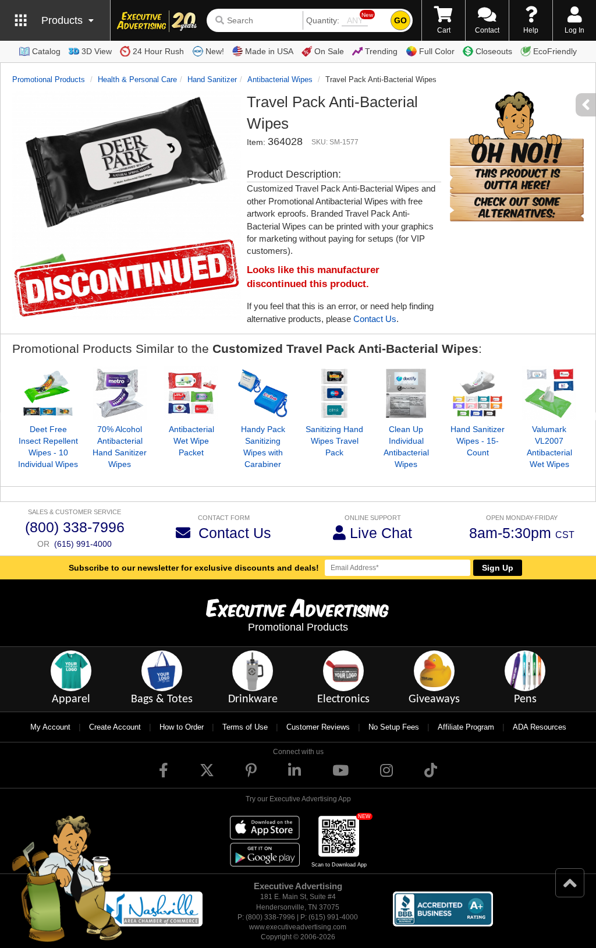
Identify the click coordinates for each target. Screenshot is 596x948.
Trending (381, 51)
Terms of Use (245, 727)
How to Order (181, 727)
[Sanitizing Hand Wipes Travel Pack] (334, 393)
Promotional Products (48, 79)
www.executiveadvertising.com (297, 927)
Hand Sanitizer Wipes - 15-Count (477, 441)
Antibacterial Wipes (280, 79)
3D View (96, 51)
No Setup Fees (393, 727)
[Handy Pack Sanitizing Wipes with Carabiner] (263, 393)
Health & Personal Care (137, 79)
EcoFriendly (555, 51)
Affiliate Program (466, 727)
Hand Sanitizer (212, 79)
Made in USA (269, 51)
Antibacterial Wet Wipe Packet (191, 441)
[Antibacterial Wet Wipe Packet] (191, 393)
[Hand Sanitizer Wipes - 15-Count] (478, 393)
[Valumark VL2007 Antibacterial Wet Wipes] (549, 393)
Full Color (437, 51)
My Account (50, 727)
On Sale (329, 51)
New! (214, 51)
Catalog (46, 51)
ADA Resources (539, 727)
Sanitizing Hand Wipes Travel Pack (334, 441)
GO (400, 20)
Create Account (115, 727)
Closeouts (494, 51)
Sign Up (497, 567)
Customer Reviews (318, 727)
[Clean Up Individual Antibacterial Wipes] (406, 393)
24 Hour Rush (158, 51)
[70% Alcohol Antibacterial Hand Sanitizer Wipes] (120, 393)
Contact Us (374, 319)
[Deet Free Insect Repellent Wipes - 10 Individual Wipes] (48, 393)
